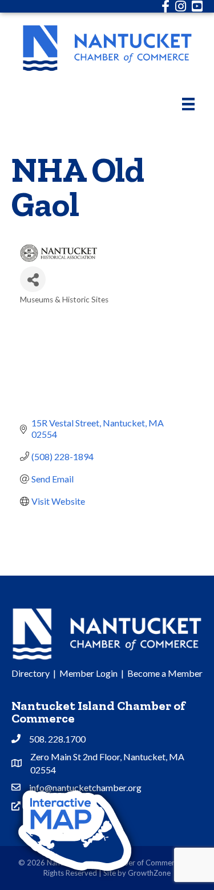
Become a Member (165, 673)
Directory (30, 673)
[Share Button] (33, 279)
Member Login (88, 673)
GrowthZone (149, 872)
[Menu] (188, 103)
